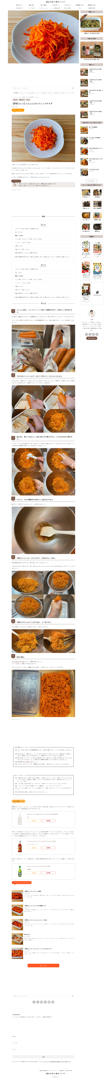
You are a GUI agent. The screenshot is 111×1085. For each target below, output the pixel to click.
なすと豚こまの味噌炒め (95, 137)
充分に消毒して (27, 762)
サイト (14, 1049)
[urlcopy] (52, 1002)
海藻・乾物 (31, 5)
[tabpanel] (91, 25)
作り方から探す (67, 8)
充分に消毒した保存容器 (18, 661)
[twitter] (33, 1002)
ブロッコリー (22, 93)
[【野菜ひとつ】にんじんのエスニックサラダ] (41, 1002)
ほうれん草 (30, 93)
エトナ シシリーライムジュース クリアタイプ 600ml (38, 866)
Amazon (34, 820)
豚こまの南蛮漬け (93, 127)
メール (14, 1043)
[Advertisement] (43, 74)
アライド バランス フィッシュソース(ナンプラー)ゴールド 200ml (41, 841)
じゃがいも (49, 93)
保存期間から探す (80, 5)
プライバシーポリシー (53, 1070)
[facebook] (37, 1002)
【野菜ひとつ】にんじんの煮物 (32, 891)
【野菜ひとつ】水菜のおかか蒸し (92, 33)
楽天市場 (48, 820)
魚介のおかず (68, 5)
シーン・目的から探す (55, 8)
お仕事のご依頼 (68, 1070)
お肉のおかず (55, 5)
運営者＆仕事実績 (43, 1070)
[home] (96, 334)
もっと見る (44, 965)
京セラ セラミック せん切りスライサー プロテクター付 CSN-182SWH (42, 814)
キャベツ (37, 93)
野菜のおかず (19, 5)
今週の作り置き (91, 8)
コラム (79, 8)
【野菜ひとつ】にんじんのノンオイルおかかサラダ (38, 949)
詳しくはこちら (91, 338)
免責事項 (61, 1070)
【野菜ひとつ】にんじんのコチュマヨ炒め (35, 920)
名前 (14, 1036)
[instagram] (93, 334)
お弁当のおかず (19, 8)
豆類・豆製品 (43, 5)
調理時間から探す (92, 5)
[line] (49, 1002)
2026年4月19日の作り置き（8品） (92, 59)
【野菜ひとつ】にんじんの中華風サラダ (35, 906)
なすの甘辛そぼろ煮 (94, 169)
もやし (73, 93)
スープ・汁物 (31, 8)
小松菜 (43, 93)
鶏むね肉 (57, 93)
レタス (67, 93)
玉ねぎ (62, 93)
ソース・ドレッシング (43, 8)
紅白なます (27, 934)
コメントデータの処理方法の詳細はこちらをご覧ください (57, 1061)
